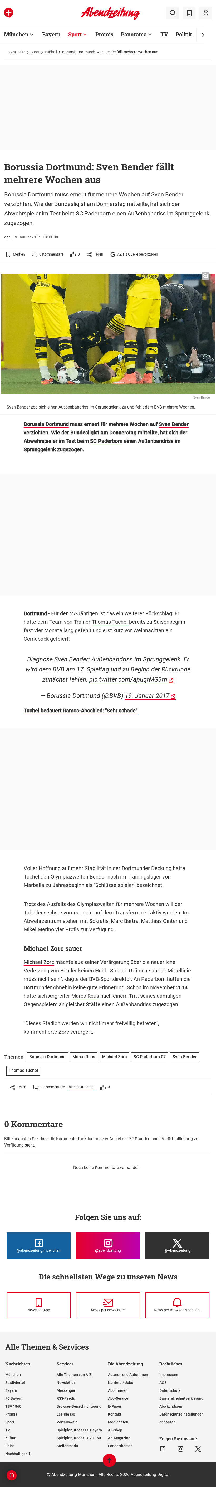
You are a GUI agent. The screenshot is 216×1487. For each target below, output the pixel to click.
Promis (104, 34)
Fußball (51, 52)
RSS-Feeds (66, 1398)
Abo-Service (118, 1398)
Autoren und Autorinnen (128, 1375)
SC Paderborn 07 (150, 1056)
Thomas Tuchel (110, 622)
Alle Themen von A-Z (74, 1375)
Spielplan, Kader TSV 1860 (79, 1438)
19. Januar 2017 (147, 695)
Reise (10, 1446)
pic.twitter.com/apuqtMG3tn (128, 679)
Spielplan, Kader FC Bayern (79, 1430)
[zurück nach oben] (109, 1463)
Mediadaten (118, 1422)
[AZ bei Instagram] (180, 1449)
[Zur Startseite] (110, 19)
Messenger (66, 1390)
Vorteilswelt (67, 1422)
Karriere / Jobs (120, 1382)
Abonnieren (117, 1390)
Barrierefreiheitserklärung (181, 1398)
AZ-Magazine (119, 1438)
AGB (163, 1382)
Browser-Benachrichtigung (79, 1406)
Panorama (134, 34)
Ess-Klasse (66, 1414)
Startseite (17, 52)
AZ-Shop (115, 1430)
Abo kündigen (170, 1406)
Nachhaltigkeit (17, 1454)
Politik (184, 34)
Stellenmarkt (67, 1446)
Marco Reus (85, 996)
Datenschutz (169, 1390)
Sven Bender (174, 424)
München (16, 34)
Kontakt (114, 1414)
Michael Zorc (39, 962)
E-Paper (114, 1406)
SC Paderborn (106, 441)
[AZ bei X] (198, 1449)
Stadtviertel (15, 1382)
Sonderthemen (120, 1446)
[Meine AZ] (205, 13)
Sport (75, 34)
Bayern (51, 34)
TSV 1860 (13, 1406)
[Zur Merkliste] (189, 13)
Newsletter (66, 1382)
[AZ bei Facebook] (162, 1449)
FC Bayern (13, 1398)
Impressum (168, 1375)
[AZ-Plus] (8, 13)
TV (164, 34)
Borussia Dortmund (46, 424)
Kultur (10, 1438)
